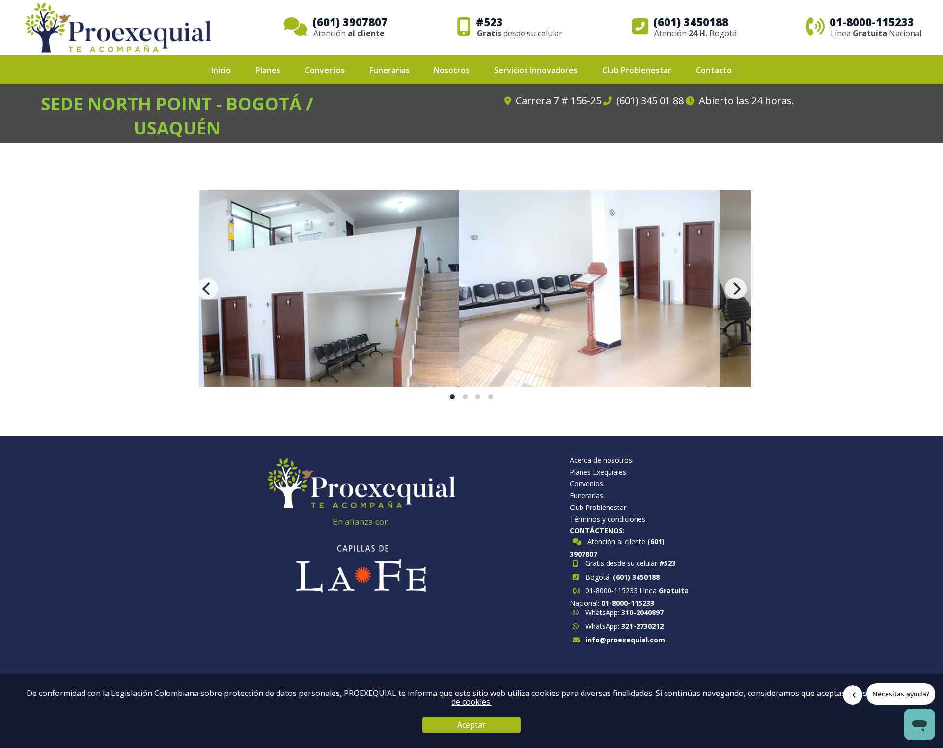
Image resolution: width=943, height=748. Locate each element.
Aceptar (471, 725)
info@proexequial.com (625, 639)
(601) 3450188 (636, 577)
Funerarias (389, 70)
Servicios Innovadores (536, 70)
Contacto (714, 70)
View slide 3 (477, 396)
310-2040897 (642, 612)
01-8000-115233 (627, 603)
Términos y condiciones (607, 519)
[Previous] (207, 288)
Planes (267, 70)
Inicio (221, 70)
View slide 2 (465, 396)
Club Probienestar (636, 70)
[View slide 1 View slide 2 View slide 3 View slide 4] (471, 288)
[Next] (736, 288)
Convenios (325, 70)
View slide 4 (490, 396)
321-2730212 (642, 626)
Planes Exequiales (598, 472)
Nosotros (452, 70)
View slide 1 (452, 396)
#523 (667, 563)
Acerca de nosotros (601, 460)
